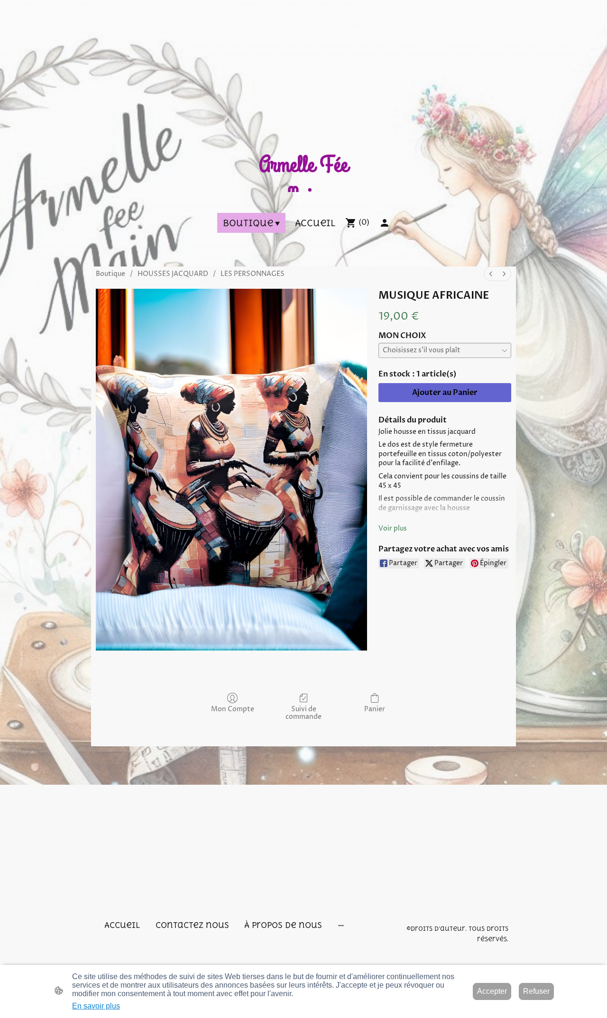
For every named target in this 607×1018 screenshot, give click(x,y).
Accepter (492, 991)
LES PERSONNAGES (253, 273)
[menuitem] (490, 274)
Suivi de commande (303, 713)
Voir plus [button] (392, 528)
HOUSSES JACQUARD (173, 273)
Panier (374, 709)
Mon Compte (232, 709)
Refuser (536, 991)
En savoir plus (96, 1006)
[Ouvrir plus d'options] (340, 925)
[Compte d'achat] (384, 223)
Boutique (110, 273)
